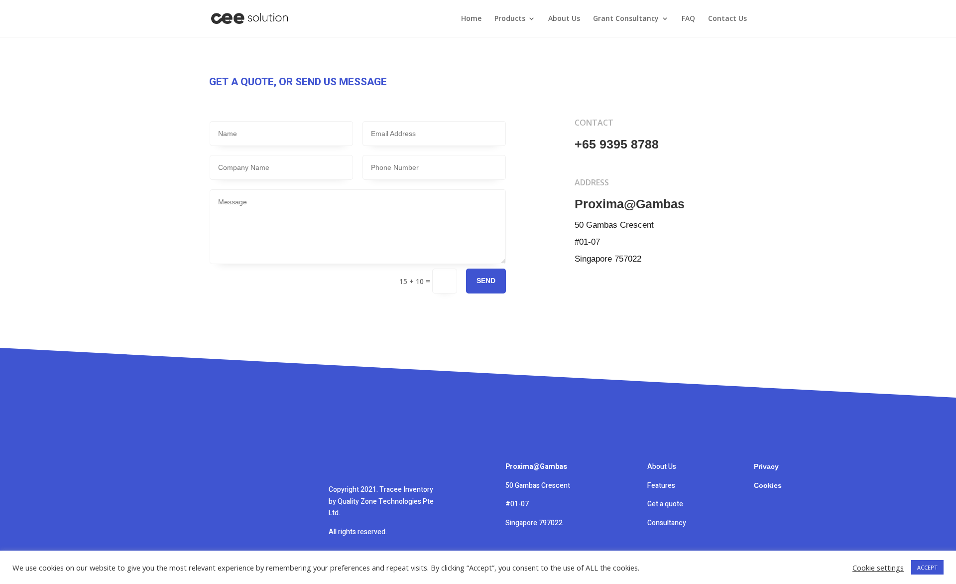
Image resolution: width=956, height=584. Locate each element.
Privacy (766, 466)
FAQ (688, 19)
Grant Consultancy (626, 19)
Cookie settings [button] (878, 567)
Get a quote (665, 504)
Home (471, 19)
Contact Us (727, 19)
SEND (486, 281)
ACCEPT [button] (927, 567)
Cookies (768, 485)
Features (661, 485)
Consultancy (667, 523)
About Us (564, 19)
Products (509, 19)
